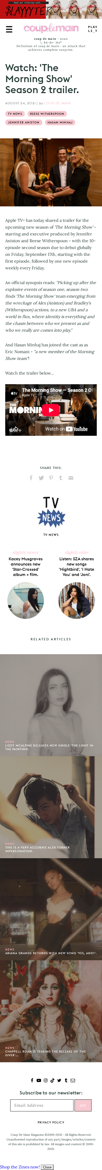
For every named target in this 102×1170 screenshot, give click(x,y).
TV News (15, 114)
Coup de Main (57, 103)
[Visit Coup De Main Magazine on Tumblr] (66, 1081)
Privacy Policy (51, 1122)
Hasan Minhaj (60, 122)
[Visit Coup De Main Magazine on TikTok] (52, 1081)
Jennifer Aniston (24, 122)
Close (47, 1167)
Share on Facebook (31, 478)
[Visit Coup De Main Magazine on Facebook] (32, 1081)
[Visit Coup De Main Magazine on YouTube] (39, 1081)
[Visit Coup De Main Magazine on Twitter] (59, 1081)
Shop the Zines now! (20, 1166)
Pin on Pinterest (51, 478)
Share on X (41, 478)
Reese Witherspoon (47, 114)
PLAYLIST (93, 29)
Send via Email (71, 478)
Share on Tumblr (61, 478)
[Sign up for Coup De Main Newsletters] (73, 1081)
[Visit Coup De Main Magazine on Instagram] (45, 1081)
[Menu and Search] (9, 29)
